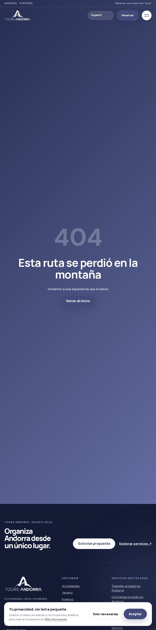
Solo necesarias (105, 614)
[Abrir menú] (147, 15)
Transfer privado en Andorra (126, 588)
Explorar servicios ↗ (135, 543)
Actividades (71, 586)
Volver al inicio (78, 301)
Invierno (68, 599)
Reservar (128, 15)
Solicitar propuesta (94, 543)
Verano (67, 592)
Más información (56, 619)
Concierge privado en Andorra (127, 599)
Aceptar (135, 614)
